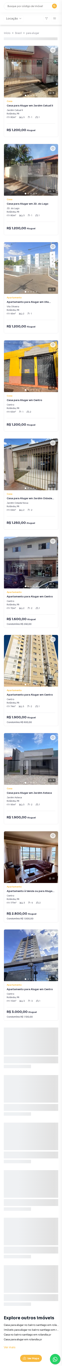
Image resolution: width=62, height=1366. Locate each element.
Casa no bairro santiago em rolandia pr (27, 1334)
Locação (12, 18)
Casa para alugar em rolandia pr (23, 1339)
